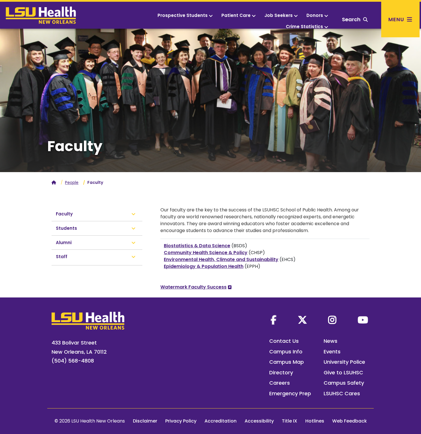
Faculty (64, 214)
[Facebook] (273, 320)
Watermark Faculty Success (193, 287)
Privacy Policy (180, 421)
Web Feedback (349, 421)
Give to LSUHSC (343, 372)
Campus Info (285, 351)
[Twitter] (302, 320)
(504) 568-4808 (73, 360)
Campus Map (286, 361)
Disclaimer (145, 421)
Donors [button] (314, 15)
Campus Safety (344, 382)
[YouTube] (363, 320)
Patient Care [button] (236, 15)
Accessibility (259, 421)
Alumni (64, 243)
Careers (279, 382)
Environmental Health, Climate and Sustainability (221, 259)
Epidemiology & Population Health (203, 266)
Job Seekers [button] (278, 15)
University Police (344, 361)
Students (66, 228)
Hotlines (314, 421)
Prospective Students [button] (183, 15)
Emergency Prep (290, 393)
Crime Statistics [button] (304, 27)
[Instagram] (332, 320)
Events (332, 351)
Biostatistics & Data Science (197, 245)
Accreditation (220, 421)
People (71, 182)
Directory (281, 372)
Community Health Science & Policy (205, 252)
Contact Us (284, 341)
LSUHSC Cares (342, 393)
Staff (61, 257)
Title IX (289, 421)
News (330, 341)
